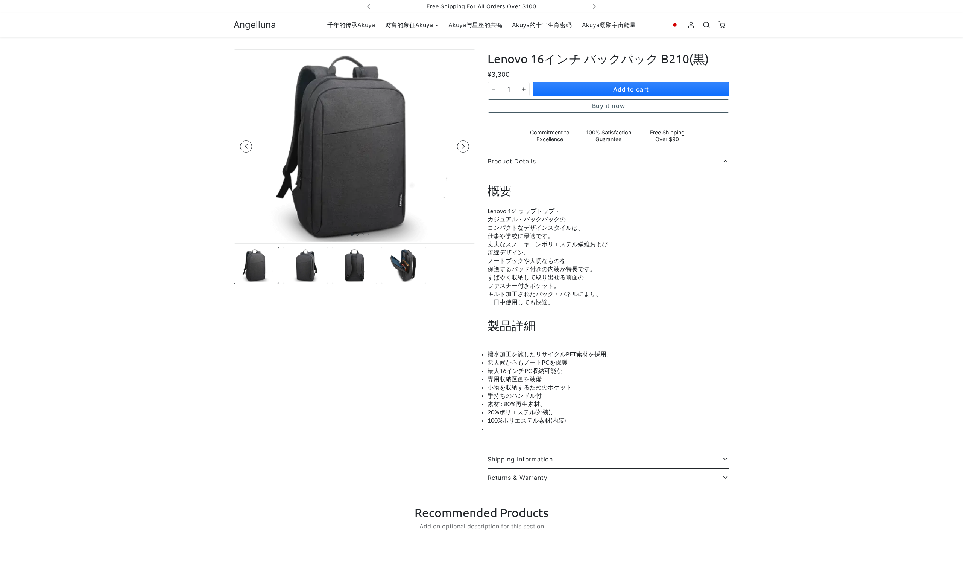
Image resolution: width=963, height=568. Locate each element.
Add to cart (631, 89)
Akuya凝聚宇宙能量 (609, 25)
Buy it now (608, 106)
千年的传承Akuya (351, 25)
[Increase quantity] (524, 89)
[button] (675, 25)
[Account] (691, 25)
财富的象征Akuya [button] (410, 25)
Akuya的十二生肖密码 (542, 25)
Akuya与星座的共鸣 (475, 25)
